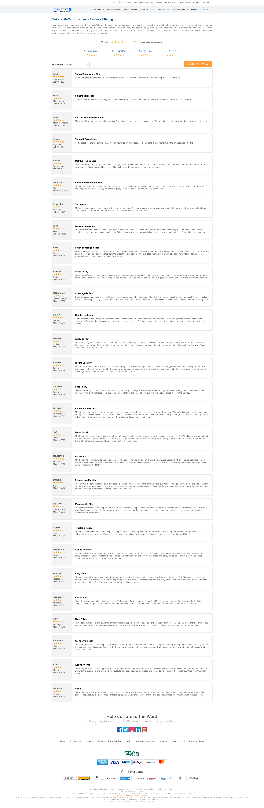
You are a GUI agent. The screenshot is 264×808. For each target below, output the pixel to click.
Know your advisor (195, 741)
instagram (132, 729)
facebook (119, 729)
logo (132, 753)
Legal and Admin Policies (109, 741)
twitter (126, 729)
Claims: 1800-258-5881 (189, 3)
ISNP (128, 741)
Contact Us (206, 3)
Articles (163, 741)
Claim (113, 3)
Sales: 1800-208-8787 (143, 3)
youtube (144, 729)
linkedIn (138, 729)
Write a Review (198, 64)
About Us (64, 741)
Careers (89, 741)
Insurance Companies (145, 741)
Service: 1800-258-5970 (166, 3)
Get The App (126, 3)
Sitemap (77, 741)
